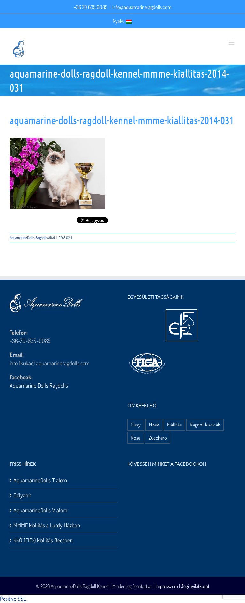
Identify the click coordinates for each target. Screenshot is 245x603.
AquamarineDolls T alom (40, 480)
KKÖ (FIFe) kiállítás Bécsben (43, 540)
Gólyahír (22, 495)
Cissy (136, 424)
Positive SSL (13, 598)
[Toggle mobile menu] (232, 43)
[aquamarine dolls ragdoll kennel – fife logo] (181, 312)
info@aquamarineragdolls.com (141, 7)
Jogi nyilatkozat (195, 586)
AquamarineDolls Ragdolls (29, 237)
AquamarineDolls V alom (40, 510)
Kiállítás (174, 424)
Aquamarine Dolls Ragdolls (39, 385)
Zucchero (158, 437)
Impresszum (166, 586)
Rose (135, 437)
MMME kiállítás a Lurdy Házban (46, 525)
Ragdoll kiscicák (205, 424)
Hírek (154, 424)
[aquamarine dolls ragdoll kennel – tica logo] (147, 353)
